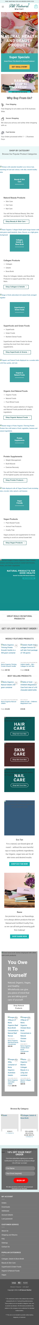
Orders (4, 1203)
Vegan (4, 1275)
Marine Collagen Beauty (25, 1081)
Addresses (5, 1211)
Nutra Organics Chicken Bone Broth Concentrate (25, 1048)
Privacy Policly (15, 1287)
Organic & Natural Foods (11, 1271)
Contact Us (6, 1247)
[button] (3, 6)
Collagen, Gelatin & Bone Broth (13, 1259)
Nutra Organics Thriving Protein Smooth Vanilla (8, 665)
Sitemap (5, 1243)
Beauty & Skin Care (8, 1263)
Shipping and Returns (9, 1235)
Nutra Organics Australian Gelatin (13, 1081)
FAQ (3, 1239)
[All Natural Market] (19, 6)
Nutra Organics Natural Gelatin (8, 702)
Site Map (26, 1287)
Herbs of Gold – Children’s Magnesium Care (28, 702)
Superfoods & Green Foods (11, 1267)
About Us (5, 1231)
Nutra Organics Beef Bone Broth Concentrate (13, 1042)
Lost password (7, 1219)
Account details (7, 1215)
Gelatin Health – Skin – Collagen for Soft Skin (27, 665)
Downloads (6, 1207)
